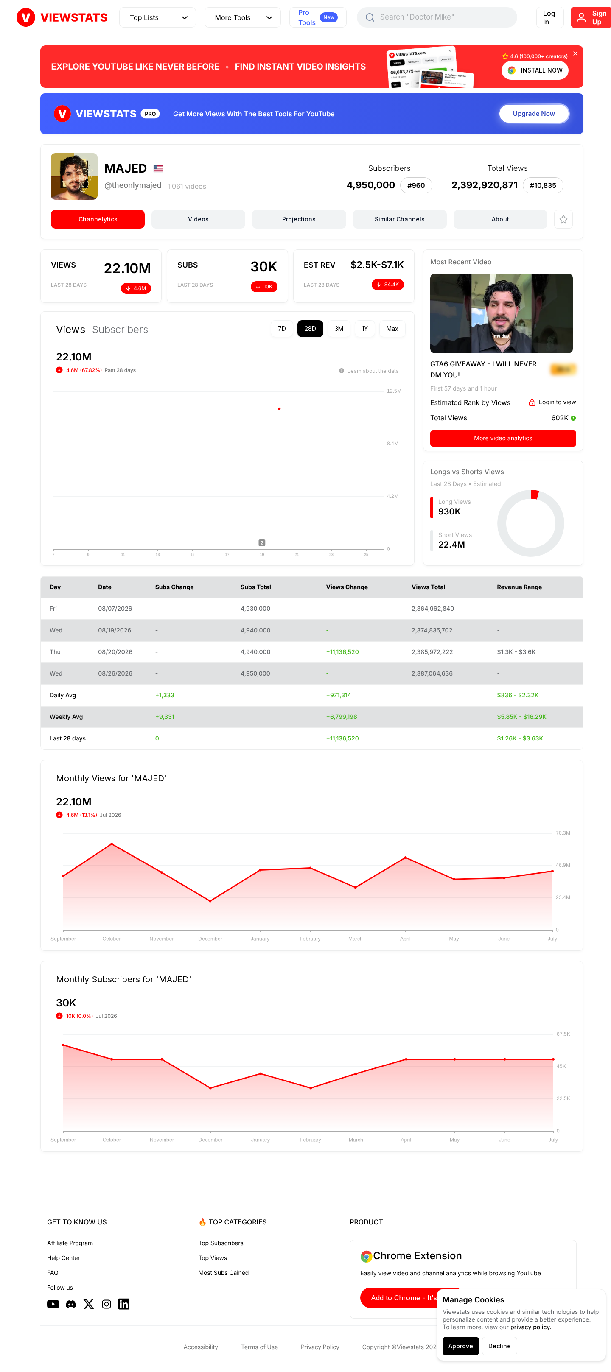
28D (310, 328)
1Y (365, 328)
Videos (198, 219)
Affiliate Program (70, 1243)
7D (282, 328)
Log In (549, 17)
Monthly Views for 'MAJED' (111, 777)
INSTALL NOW (542, 70)
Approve (460, 1346)
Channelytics (98, 219)
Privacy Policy (320, 1347)
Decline (499, 1346)
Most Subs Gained (224, 1273)
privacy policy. (531, 1327)
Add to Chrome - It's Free (412, 1298)
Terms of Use (259, 1347)
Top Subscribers (221, 1243)
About (500, 219)
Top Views (213, 1258)
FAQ (52, 1273)
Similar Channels (400, 219)
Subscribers (120, 329)
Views (70, 329)
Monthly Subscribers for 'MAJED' (123, 979)
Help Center (63, 1258)
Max (392, 328)
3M (339, 328)
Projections (299, 219)
